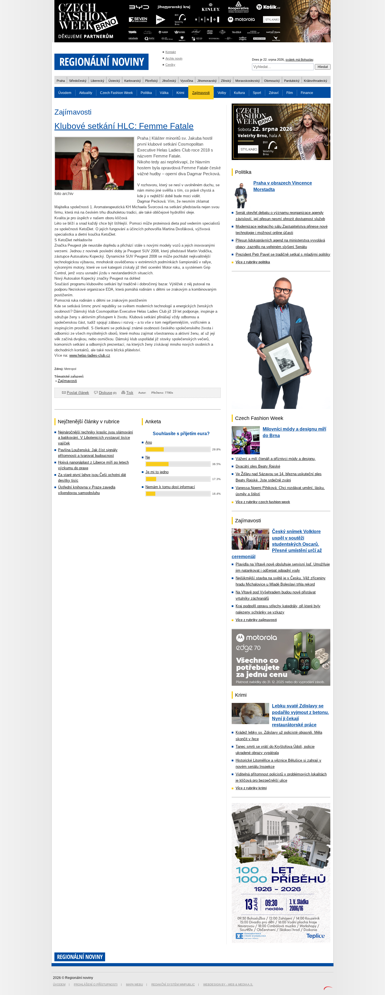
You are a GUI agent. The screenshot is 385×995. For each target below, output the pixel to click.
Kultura (239, 93)
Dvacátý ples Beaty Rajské (258, 466)
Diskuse (105, 393)
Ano (148, 442)
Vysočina (186, 80)
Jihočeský (169, 80)
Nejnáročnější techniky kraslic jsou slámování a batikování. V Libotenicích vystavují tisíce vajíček (95, 437)
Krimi (180, 93)
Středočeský (78, 80)
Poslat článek (78, 393)
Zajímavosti (201, 93)
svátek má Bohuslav (299, 59)
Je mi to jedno (157, 472)
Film (289, 93)
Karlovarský (132, 80)
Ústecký (114, 80)
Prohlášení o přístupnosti (96, 984)
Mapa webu (134, 984)
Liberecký (97, 80)
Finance (307, 93)
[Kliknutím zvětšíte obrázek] (94, 189)
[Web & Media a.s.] (328, 989)
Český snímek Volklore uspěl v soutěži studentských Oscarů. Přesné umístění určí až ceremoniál (277, 544)
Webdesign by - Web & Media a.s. (228, 984)
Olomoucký (272, 80)
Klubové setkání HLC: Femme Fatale (124, 126)
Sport (257, 93)
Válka (164, 93)
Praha (61, 80)
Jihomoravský (207, 80)
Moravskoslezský (247, 80)
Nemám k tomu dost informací (170, 487)
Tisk (129, 393)
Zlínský (226, 80)
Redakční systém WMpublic (173, 984)
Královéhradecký (315, 80)
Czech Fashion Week (116, 93)
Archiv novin (173, 58)
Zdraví (273, 93)
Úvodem (64, 93)
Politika (146, 93)
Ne (147, 457)
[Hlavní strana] (101, 73)
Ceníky (170, 64)
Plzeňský (151, 80)
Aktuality (85, 93)
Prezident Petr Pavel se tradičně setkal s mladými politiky (283, 254)
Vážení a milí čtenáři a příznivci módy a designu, (276, 459)
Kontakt (170, 52)
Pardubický (292, 80)
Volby (222, 93)
